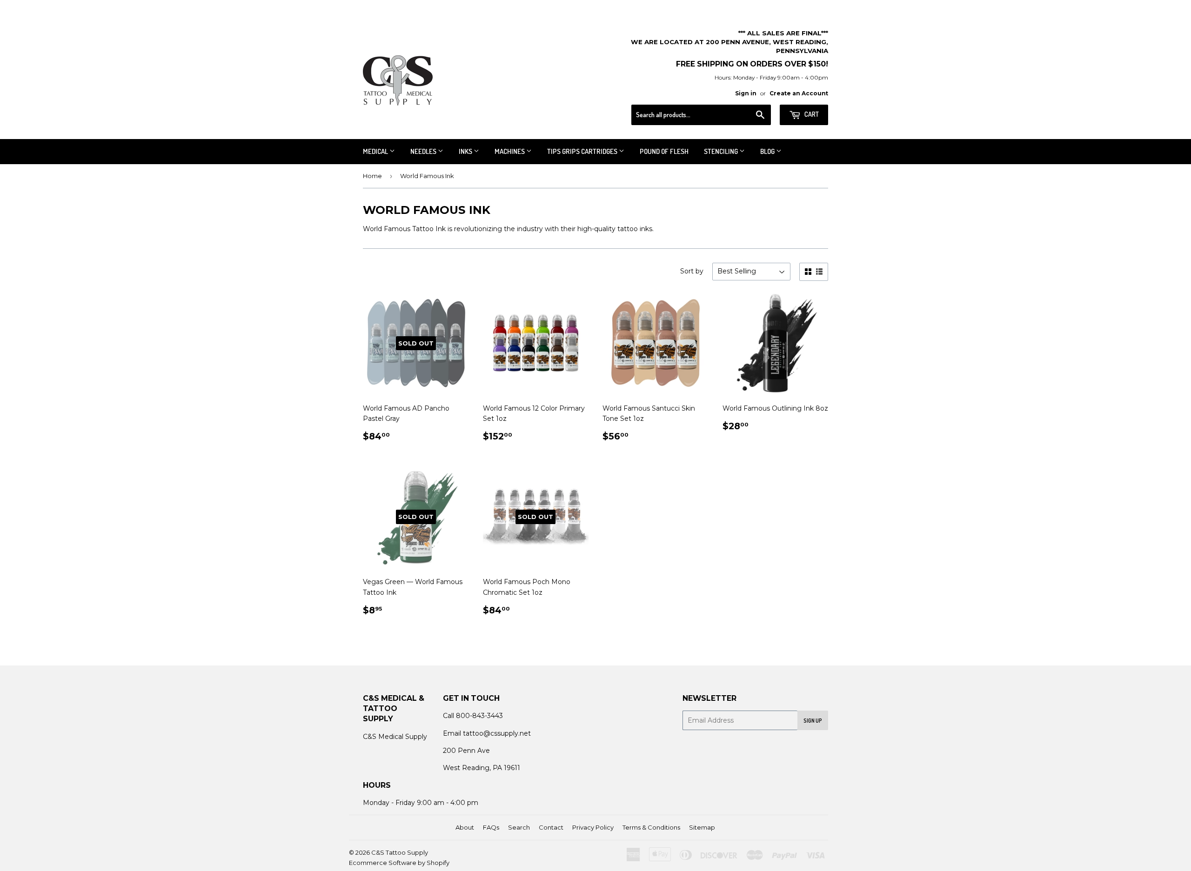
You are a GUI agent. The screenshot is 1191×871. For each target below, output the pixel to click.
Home (372, 176)
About (464, 827)
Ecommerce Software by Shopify (399, 862)
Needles (424, 151)
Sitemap (702, 827)
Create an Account (798, 93)
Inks (466, 151)
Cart (811, 114)
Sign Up (812, 720)
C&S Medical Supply (395, 736)
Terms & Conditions (651, 827)
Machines (510, 151)
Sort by (691, 271)
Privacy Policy (593, 827)
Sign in (745, 93)
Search (519, 827)
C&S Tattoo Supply (399, 852)
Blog (768, 151)
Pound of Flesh (664, 151)
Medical (376, 151)
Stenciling (721, 151)
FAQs (491, 827)
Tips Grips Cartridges (583, 151)
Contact (551, 827)
